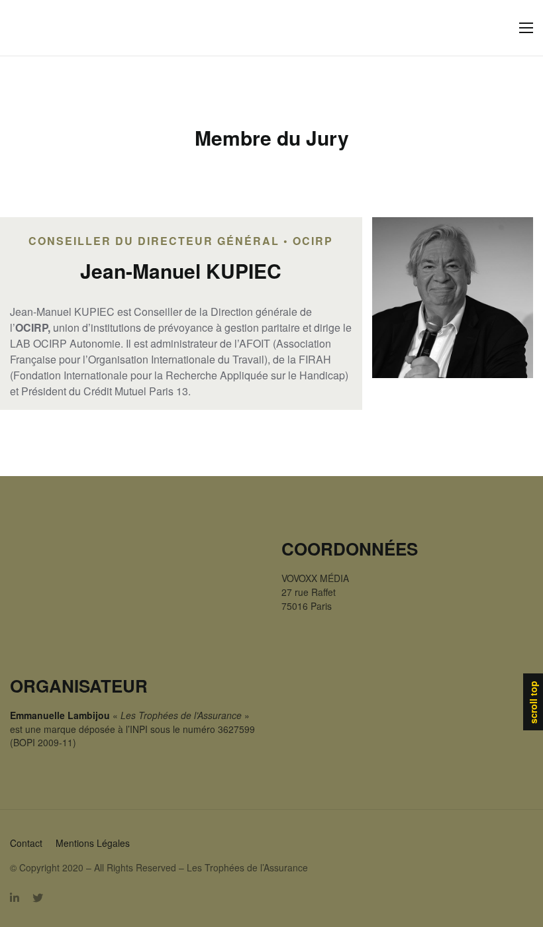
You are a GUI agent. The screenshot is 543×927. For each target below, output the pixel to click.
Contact (26, 843)
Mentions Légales (93, 843)
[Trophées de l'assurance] (37, 28)
